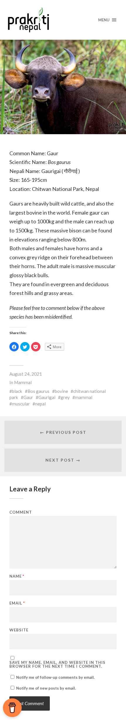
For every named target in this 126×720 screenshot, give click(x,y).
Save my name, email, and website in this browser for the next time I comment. (57, 664)
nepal (40, 403)
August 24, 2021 (25, 374)
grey (65, 397)
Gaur (28, 397)
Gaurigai (46, 397)
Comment (20, 512)
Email (17, 603)
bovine (61, 391)
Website (18, 630)
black (17, 391)
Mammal (23, 382)
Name (16, 576)
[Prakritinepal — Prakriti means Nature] (63, 20)
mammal (83, 397)
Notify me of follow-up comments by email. (55, 677)
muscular (21, 403)
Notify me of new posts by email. (46, 688)
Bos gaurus (39, 391)
